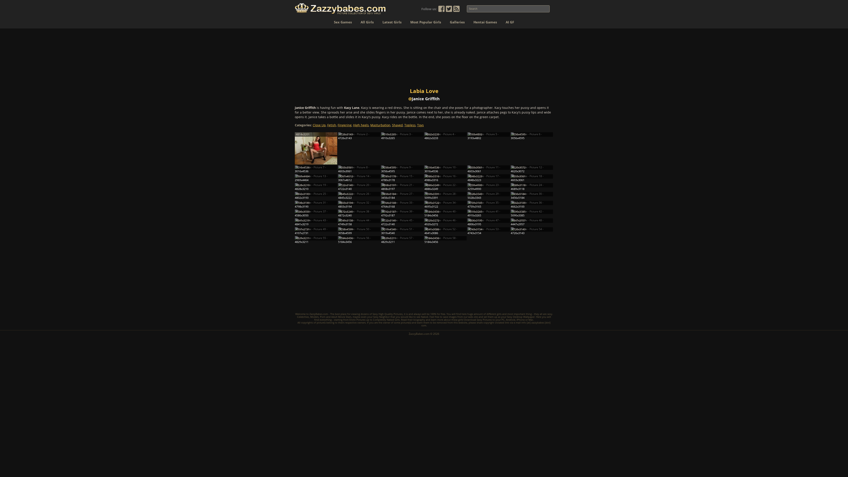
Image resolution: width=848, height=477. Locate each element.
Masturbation (380, 125)
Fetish (331, 125)
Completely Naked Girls (386, 319)
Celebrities (303, 316)
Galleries (457, 22)
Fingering (345, 125)
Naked (424, 316)
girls (499, 314)
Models (314, 316)
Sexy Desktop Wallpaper (521, 316)
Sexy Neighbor (381, 316)
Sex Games (343, 22)
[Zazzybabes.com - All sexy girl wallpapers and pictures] (340, 8)
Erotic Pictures (357, 319)
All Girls (367, 22)
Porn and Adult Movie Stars (335, 316)
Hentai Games (485, 22)
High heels (361, 125)
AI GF (510, 22)
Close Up (319, 125)
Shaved (397, 125)
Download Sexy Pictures (478, 319)
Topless (410, 125)
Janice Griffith (426, 98)
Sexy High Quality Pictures (388, 314)
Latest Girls (391, 22)
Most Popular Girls (425, 22)
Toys (420, 125)
